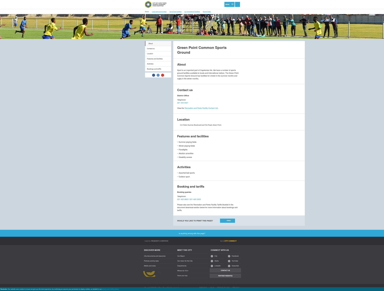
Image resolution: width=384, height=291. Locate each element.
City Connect (230, 241)
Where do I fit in (182, 270)
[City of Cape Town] (155, 4)
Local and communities (159, 11)
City (215, 256)
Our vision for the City (184, 261)
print (229, 221)
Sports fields (207, 11)
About (150, 43)
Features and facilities (155, 59)
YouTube (234, 261)
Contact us (151, 48)
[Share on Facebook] (153, 74)
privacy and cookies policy (110, 289)
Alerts (216, 261)
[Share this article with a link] (162, 74)
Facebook (235, 256)
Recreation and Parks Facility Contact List (201, 108)
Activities (150, 64)
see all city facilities (176, 11)
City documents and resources (155, 256)
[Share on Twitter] (158, 74)
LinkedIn (217, 266)
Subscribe (235, 266)
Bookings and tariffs (154, 69)
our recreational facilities (192, 11)
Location (150, 53)
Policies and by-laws (151, 261)
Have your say (182, 275)
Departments (181, 266)
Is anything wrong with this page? (192, 233)
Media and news (150, 266)
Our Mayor (181, 256)
